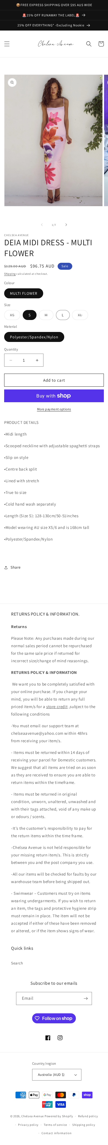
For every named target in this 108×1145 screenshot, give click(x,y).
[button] (7, 44)
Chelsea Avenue (33, 1116)
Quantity (11, 349)
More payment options (54, 409)
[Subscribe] (85, 998)
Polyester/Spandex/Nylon (34, 336)
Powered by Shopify (59, 1116)
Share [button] (16, 567)
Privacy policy (28, 1125)
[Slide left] (42, 225)
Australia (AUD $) (51, 1074)
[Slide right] (66, 225)
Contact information (56, 1133)
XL (83, 316)
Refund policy (88, 1116)
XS (15, 316)
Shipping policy (83, 1125)
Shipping (10, 274)
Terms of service (55, 1125)
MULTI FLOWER (23, 293)
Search (17, 963)
